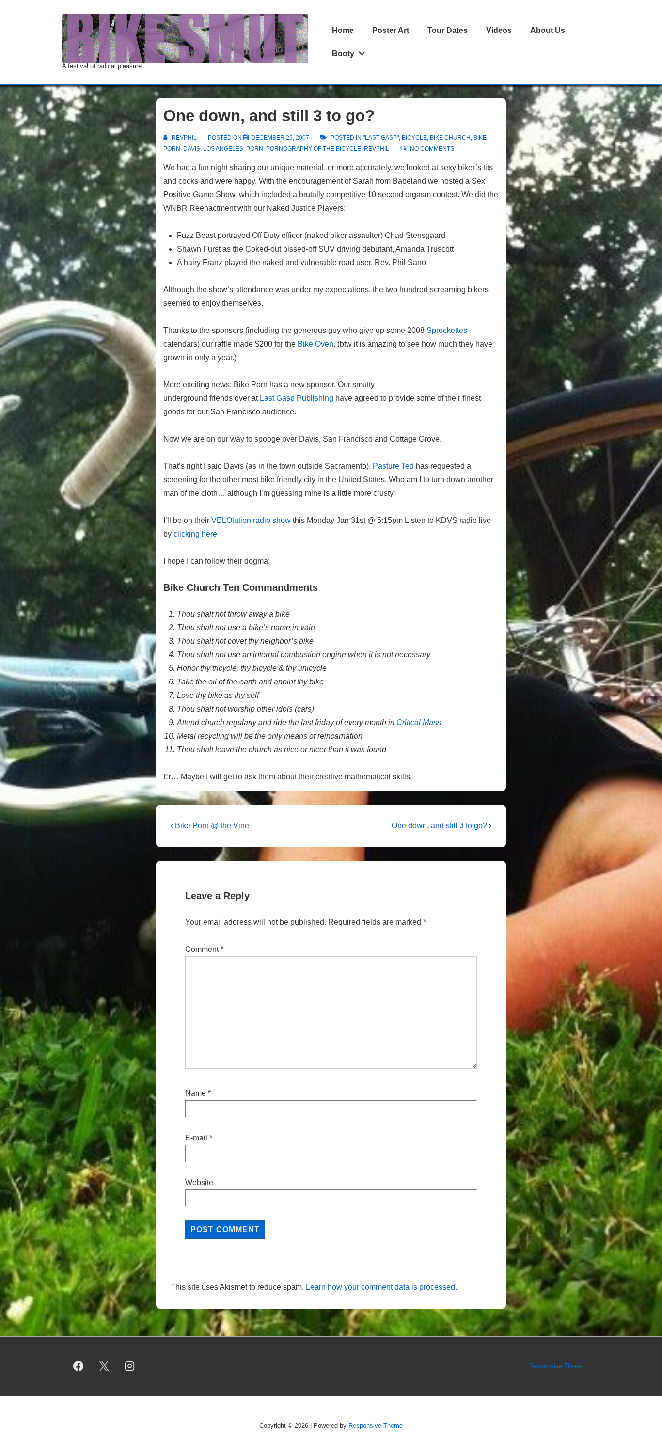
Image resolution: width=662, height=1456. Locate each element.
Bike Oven (315, 344)
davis (191, 148)
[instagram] (130, 1366)
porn (254, 148)
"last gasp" (381, 137)
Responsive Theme (556, 1366)
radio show (251, 520)
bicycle (414, 137)
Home (343, 30)
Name (195, 1093)
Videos (499, 30)
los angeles (223, 148)
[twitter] (104, 1366)
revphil (376, 148)
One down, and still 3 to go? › (441, 826)
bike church (450, 137)
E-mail (196, 1138)
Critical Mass (418, 722)
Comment (204, 949)
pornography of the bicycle (313, 148)
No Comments (432, 148)
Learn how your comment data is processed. (381, 1287)
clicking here (195, 534)
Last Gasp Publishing (296, 398)
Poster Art (390, 30)
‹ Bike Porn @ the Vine (210, 826)
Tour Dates (447, 30)
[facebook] (78, 1366)
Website (199, 1182)
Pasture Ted (393, 466)
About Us (547, 30)
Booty (343, 53)
